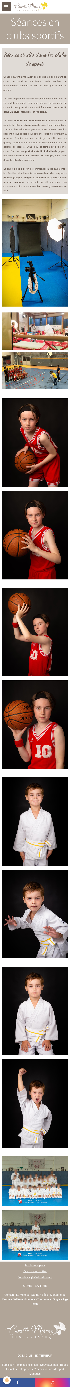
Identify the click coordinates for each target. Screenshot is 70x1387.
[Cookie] (7, 1380)
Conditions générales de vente (35, 1277)
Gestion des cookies (35, 1271)
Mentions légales (35, 1265)
